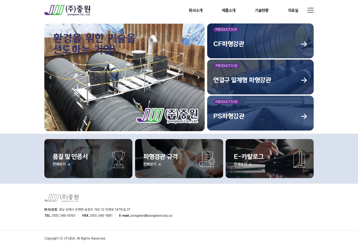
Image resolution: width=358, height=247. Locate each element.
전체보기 (59, 164)
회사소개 (195, 10)
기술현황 (261, 10)
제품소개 (229, 10)
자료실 (293, 10)
